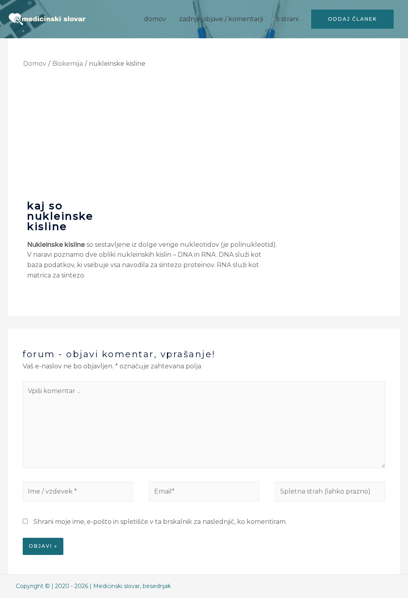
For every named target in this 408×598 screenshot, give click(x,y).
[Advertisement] (204, 133)
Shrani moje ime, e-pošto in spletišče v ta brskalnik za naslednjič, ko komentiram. (160, 521)
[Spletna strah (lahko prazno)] (330, 493)
